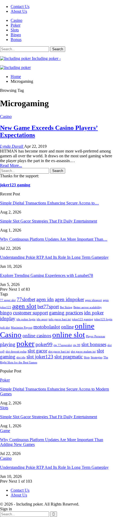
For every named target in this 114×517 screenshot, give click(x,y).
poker (25, 343)
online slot (68, 334)
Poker (15, 25)
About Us (19, 11)
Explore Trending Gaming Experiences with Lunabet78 (46, 275)
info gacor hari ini (60, 319)
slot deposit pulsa (16, 351)
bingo (6, 312)
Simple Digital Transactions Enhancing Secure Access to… (49, 203)
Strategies (96, 357)
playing (7, 344)
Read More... (11, 165)
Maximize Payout (21, 327)
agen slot (24, 306)
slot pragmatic (68, 356)
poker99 (44, 344)
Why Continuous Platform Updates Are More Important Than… (53, 239)
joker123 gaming (15, 185)
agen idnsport (93, 300)
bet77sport (48, 306)
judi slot (5, 327)
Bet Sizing (66, 307)
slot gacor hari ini (59, 351)
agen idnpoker (69, 299)
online (67, 327)
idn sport (42, 319)
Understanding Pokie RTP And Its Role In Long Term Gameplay (54, 257)
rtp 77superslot (63, 345)
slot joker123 (40, 356)
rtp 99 (76, 345)
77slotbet (26, 299)
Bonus (16, 39)
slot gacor (37, 351)
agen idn (45, 299)
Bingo (16, 34)
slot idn (20, 357)
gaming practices (66, 312)
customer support (30, 312)
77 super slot (8, 300)
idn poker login (26, 319)
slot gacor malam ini (83, 351)
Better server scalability (87, 307)
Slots (15, 30)
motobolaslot (46, 327)
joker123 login (103, 319)
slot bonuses (93, 344)
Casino (16, 20)
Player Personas (95, 336)
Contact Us (20, 6)
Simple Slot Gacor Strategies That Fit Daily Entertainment (48, 221)
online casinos (37, 335)
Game (5, 430)
